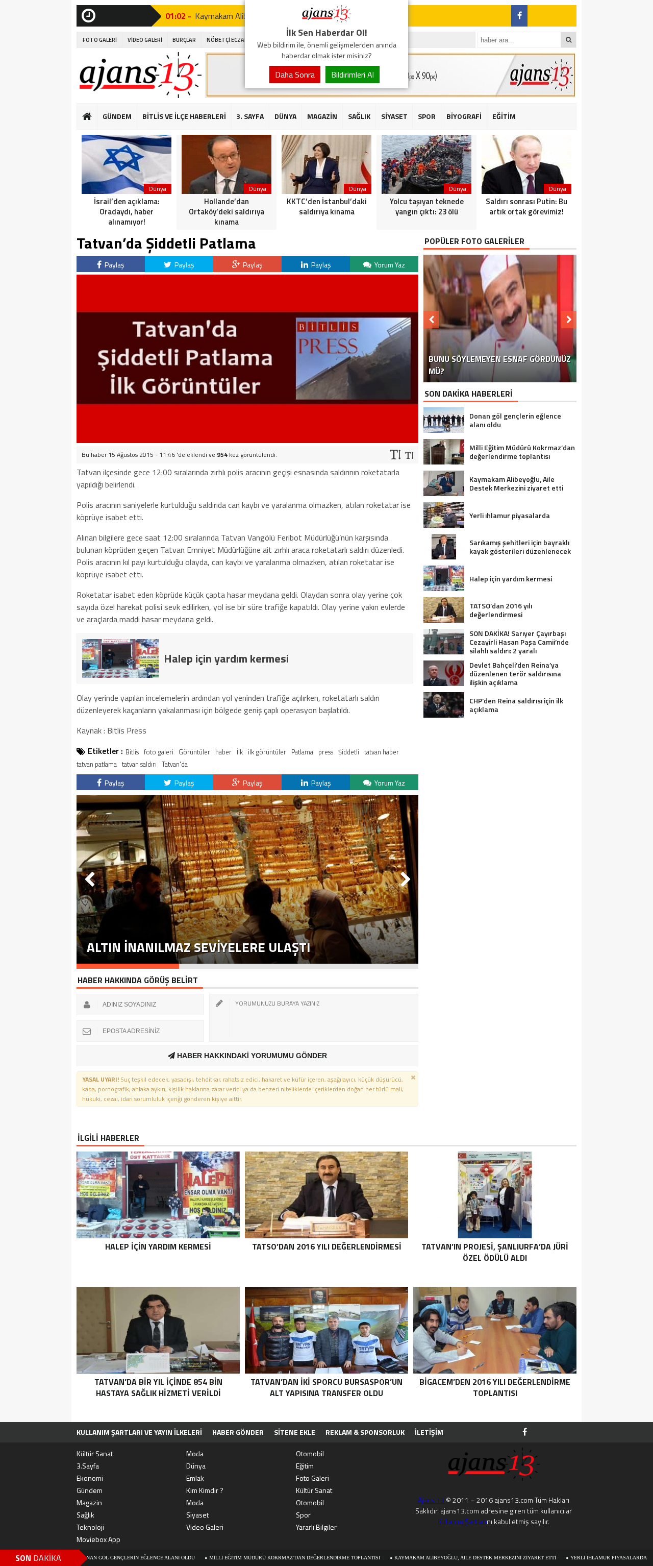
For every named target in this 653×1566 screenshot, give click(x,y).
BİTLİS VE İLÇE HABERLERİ (184, 116)
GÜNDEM (117, 116)
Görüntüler (194, 752)
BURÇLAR (184, 40)
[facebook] (519, 16)
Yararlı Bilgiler (316, 1527)
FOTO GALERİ (100, 40)
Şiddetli (348, 752)
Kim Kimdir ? (204, 1490)
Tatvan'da (175, 764)
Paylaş (113, 264)
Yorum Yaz (389, 264)
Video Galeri (204, 1527)
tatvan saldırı (139, 764)
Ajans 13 (431, 1500)
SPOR (427, 116)
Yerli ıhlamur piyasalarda (552, 1557)
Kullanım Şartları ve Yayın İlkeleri (139, 1432)
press (325, 752)
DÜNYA (285, 116)
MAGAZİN (322, 116)
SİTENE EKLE (294, 1432)
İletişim (429, 1432)
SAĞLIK (359, 116)
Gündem (90, 1490)
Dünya (196, 1465)
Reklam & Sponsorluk (365, 1432)
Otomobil (310, 1453)
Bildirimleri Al (352, 74)
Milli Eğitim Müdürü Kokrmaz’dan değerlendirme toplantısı (238, 1557)
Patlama (302, 752)
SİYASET (394, 116)
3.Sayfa (88, 1465)
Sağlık (85, 1514)
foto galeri (158, 752)
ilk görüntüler (267, 752)
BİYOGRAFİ (464, 116)
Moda (195, 1453)
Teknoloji (90, 1527)
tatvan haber (381, 752)
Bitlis (132, 752)
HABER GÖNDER (238, 1432)
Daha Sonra (295, 74)
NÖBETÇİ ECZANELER (234, 40)
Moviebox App (98, 1539)
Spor (303, 1514)
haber (223, 752)
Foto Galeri (312, 1478)
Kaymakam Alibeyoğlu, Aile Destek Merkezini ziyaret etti (418, 1557)
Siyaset (197, 1514)
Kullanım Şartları (462, 1521)
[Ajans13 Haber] (326, 19)
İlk (240, 752)
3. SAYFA (250, 116)
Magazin (89, 1502)
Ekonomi (90, 1478)
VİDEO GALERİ (145, 40)
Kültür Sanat (95, 1453)
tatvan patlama (97, 764)
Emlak (195, 1478)
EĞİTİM (504, 116)
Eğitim (305, 1465)
